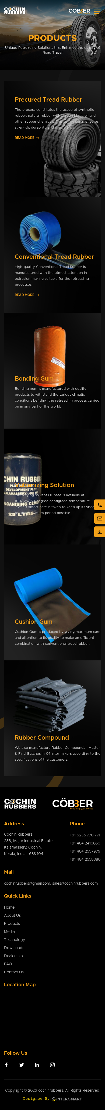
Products (12, 924)
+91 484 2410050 (85, 843)
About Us (12, 916)
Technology (14, 940)
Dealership (13, 956)
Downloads (14, 948)
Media (9, 932)
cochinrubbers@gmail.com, (28, 883)
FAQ (8, 964)
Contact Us (14, 972)
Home (9, 907)
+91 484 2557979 (85, 851)
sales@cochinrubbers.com (75, 883)
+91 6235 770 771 (85, 835)
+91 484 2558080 (85, 859)
